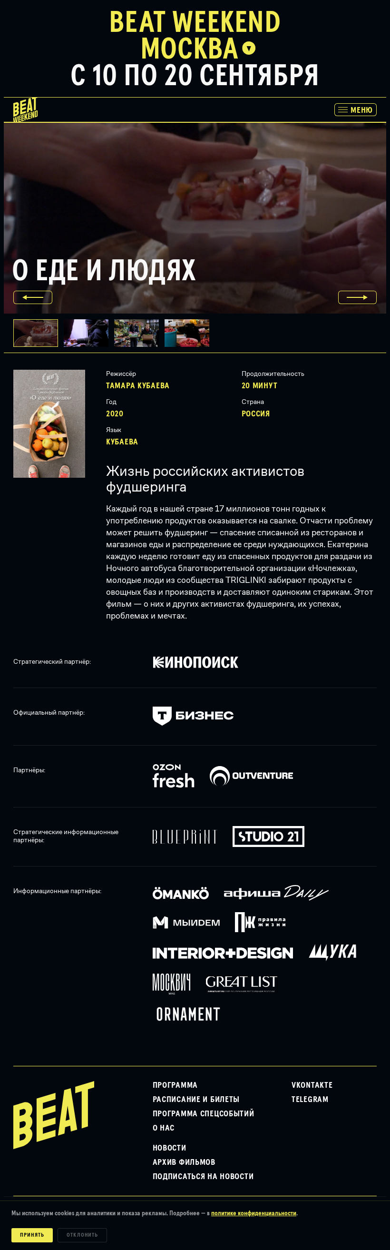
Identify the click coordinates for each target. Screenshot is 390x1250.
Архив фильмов (184, 1162)
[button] (89, 333)
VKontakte (312, 1085)
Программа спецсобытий (203, 1114)
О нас (164, 1128)
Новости (169, 1148)
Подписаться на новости (203, 1176)
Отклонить (82, 1235)
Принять (32, 1235)
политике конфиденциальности (253, 1213)
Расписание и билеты (196, 1099)
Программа (175, 1085)
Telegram (310, 1099)
